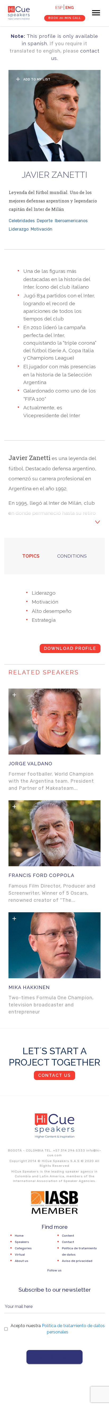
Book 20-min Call (64, 18)
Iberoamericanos (71, 220)
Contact (68, 1242)
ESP (58, 7)
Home (19, 1235)
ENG (69, 7)
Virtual (20, 1254)
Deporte (45, 220)
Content (68, 1235)
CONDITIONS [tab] (72, 556)
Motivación (41, 229)
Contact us (54, 1075)
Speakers (22, 1242)
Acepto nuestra (58, 1328)
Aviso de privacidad (77, 1261)
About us (21, 1261)
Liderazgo (19, 229)
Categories (23, 1248)
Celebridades (22, 220)
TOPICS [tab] (30, 556)
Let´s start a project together (54, 1056)
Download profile (70, 648)
